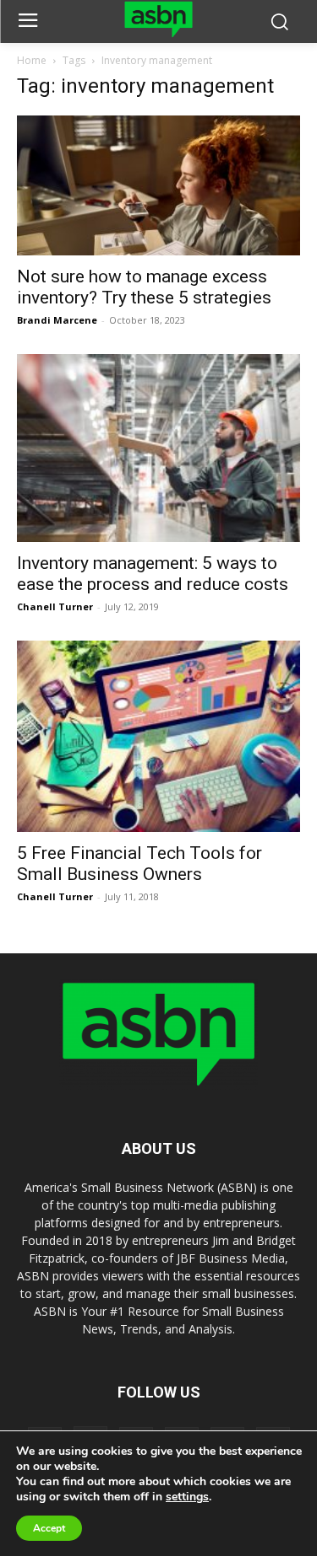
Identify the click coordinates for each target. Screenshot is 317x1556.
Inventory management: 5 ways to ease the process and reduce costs (152, 573)
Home (31, 60)
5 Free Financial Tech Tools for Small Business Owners (139, 863)
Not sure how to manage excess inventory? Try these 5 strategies (144, 287)
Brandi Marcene (57, 320)
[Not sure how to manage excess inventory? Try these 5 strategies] (158, 185)
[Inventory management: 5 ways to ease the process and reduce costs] (158, 448)
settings (187, 1497)
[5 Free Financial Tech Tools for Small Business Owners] (158, 736)
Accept (49, 1528)
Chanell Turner (55, 606)
